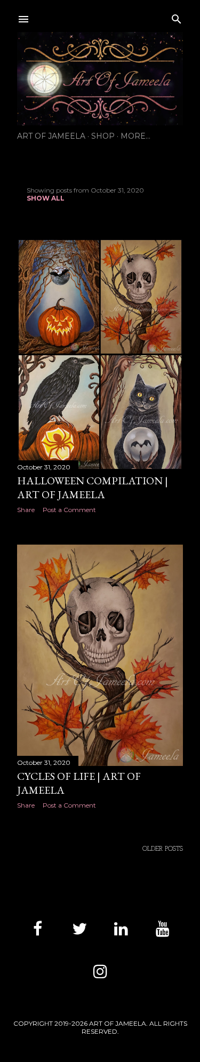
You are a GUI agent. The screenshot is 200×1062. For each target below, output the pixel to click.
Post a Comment (69, 510)
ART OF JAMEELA (51, 136)
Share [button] (26, 510)
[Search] (176, 16)
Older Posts (162, 849)
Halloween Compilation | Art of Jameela (92, 487)
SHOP (103, 136)
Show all (46, 198)
